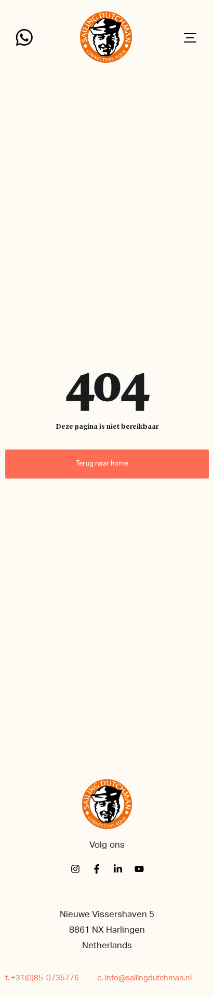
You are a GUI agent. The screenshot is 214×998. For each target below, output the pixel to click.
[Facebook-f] (96, 869)
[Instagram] (75, 869)
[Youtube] (139, 869)
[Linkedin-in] (118, 869)
